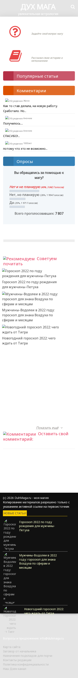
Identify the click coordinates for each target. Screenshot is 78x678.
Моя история (43, 51)
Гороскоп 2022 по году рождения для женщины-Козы (29, 420)
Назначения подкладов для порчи (27, 656)
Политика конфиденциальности (26, 664)
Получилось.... (13, 123)
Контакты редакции (17, 660)
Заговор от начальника (19, 651)
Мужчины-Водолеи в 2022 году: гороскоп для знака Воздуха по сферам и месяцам (28, 315)
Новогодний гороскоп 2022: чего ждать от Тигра (29, 340)
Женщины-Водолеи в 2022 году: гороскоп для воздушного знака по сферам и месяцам (28, 371)
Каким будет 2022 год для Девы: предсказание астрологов (28, 397)
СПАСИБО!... (11, 136)
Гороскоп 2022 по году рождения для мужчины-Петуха (29, 284)
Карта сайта (11, 647)
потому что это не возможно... (25, 149)
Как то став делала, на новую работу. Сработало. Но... (30, 108)
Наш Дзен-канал (14, 669)
